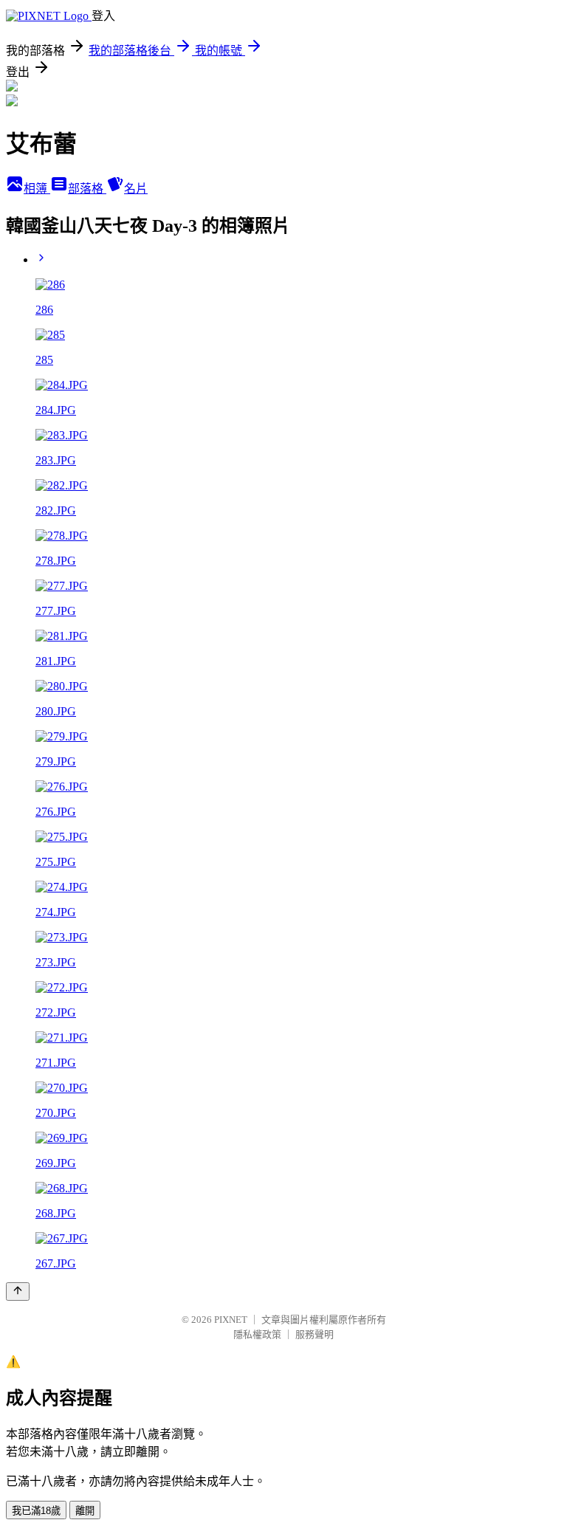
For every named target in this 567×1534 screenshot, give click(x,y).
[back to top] (18, 1291)
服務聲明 (314, 1334)
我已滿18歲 (36, 1510)
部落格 (87, 188)
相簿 (37, 188)
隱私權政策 (257, 1334)
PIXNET (230, 1319)
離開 (84, 1510)
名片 (136, 188)
